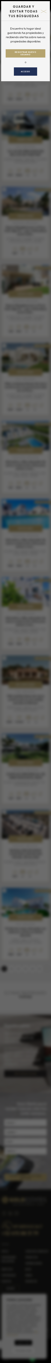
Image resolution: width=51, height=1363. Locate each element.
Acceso (25, 71)
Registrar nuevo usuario (25, 53)
